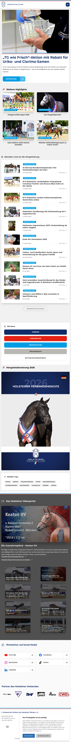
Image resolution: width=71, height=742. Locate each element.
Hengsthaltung (35, 345)
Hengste (15, 481)
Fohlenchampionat (27, 481)
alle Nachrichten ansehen (35, 309)
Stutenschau (36, 485)
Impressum (19, 738)
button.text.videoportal (35, 358)
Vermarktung (35, 338)
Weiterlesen (11, 79)
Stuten (38, 481)
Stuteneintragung (11, 485)
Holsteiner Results (49, 481)
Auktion (53, 485)
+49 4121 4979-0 (6, 720)
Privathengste (35, 351)
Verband (35, 332)
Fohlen (8, 481)
